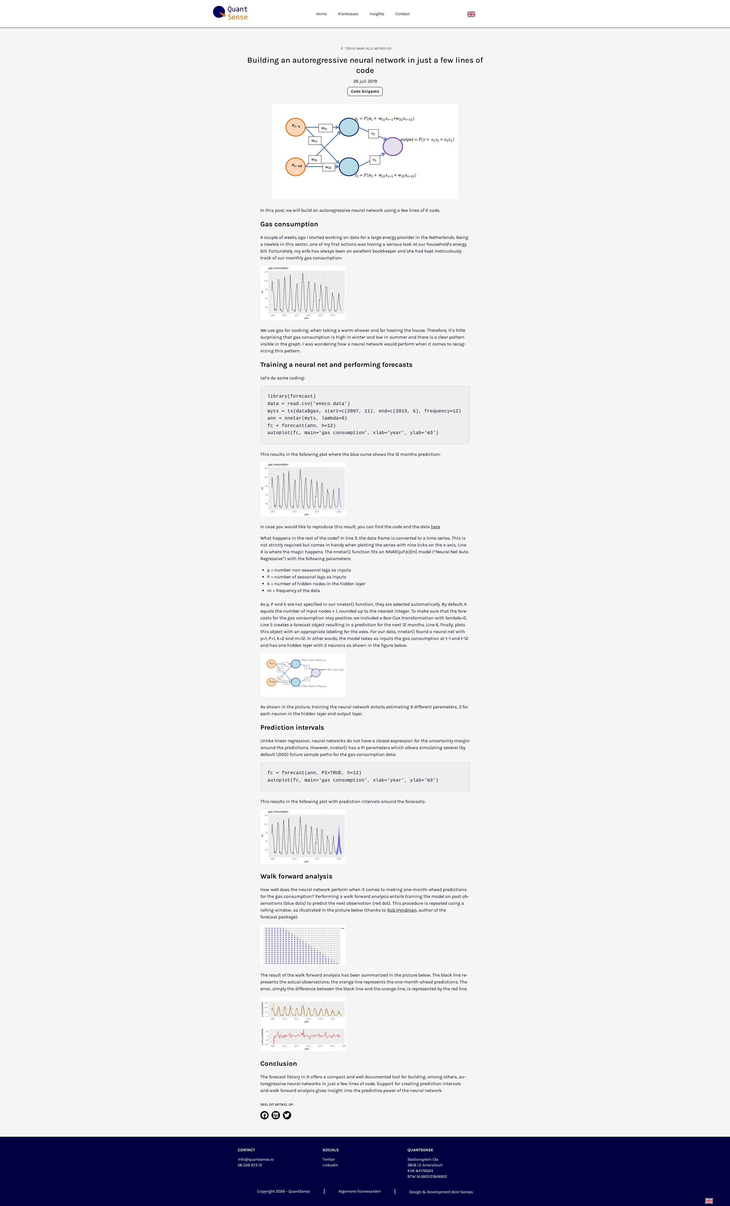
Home (321, 13)
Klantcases (348, 13)
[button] (264, 1115)
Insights (377, 13)
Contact (403, 13)
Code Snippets (365, 91)
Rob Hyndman (402, 910)
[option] (473, 14)
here (435, 526)
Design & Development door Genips (441, 1191)
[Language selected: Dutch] (473, 14)
